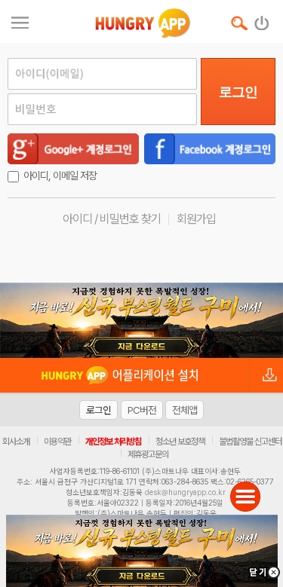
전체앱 (184, 410)
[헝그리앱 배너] (141, 320)
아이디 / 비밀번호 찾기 (112, 219)
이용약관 (57, 441)
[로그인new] (262, 19)
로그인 (238, 91)
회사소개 (15, 441)
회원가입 (196, 219)
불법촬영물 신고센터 (250, 441)
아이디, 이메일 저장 (60, 176)
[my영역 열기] (20, 20)
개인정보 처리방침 (113, 441)
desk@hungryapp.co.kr (185, 492)
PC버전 (142, 410)
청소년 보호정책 (180, 441)
